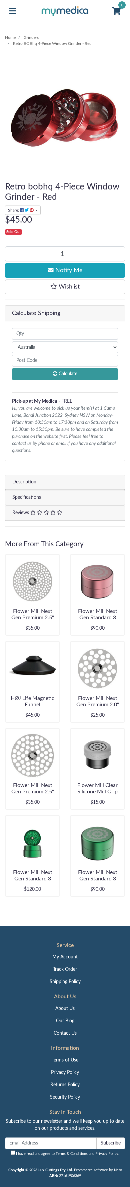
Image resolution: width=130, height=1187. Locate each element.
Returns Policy (65, 1085)
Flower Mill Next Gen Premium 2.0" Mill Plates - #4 (97, 705)
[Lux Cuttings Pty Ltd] (65, 11)
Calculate (67, 374)
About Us (65, 1008)
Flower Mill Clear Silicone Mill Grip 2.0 (97, 792)
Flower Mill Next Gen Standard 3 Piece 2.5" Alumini (32, 879)
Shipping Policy (65, 981)
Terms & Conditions (72, 1154)
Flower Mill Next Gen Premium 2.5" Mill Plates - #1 (32, 618)
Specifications (26, 497)
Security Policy (65, 1097)
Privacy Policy (65, 1072)
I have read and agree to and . (67, 1154)
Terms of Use (65, 1060)
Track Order (65, 969)
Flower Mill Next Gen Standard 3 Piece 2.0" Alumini (97, 618)
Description (24, 482)
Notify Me (68, 270)
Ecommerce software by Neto (98, 1170)
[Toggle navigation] (12, 11)
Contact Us (65, 1033)
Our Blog (65, 1021)
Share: (14, 210)
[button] (65, 287)
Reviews (21, 512)
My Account (65, 957)
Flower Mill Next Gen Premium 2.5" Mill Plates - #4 (32, 792)
